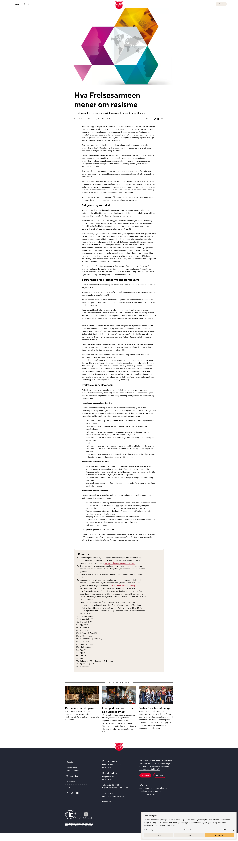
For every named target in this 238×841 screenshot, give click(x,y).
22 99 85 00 (114, 785)
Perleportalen (72, 781)
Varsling (69, 787)
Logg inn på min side (147, 795)
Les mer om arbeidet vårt (149, 769)
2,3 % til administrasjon (86, 818)
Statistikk (189, 830)
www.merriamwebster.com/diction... (119, 563)
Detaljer (158, 835)
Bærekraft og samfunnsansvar (73, 769)
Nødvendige (149, 830)
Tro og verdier (72, 776)
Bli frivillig (159, 775)
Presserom (106, 801)
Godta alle (219, 835)
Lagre (189, 835)
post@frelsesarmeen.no (118, 788)
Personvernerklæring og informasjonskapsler (79, 823)
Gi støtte (145, 775)
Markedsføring (229, 830)
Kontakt (69, 762)
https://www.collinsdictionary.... (124, 585)
